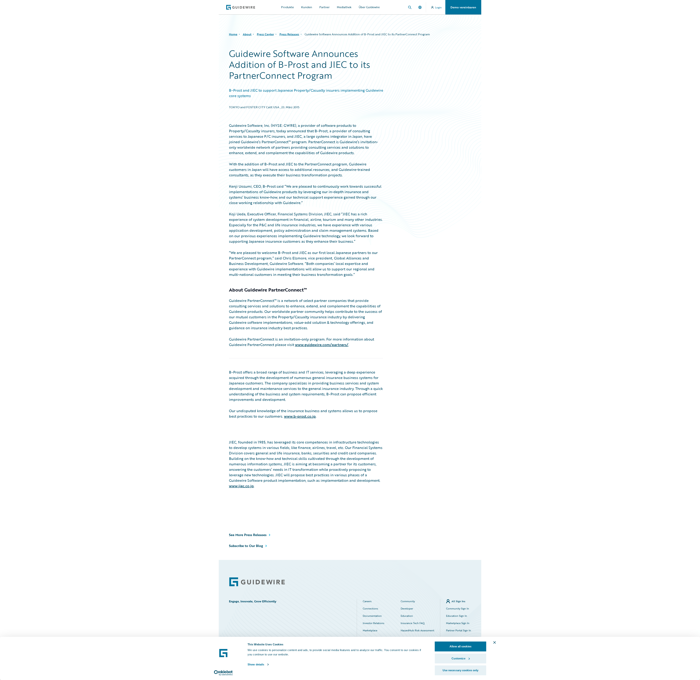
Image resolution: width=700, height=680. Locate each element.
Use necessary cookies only (461, 670)
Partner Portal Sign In (458, 630)
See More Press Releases (248, 534)
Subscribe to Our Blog (246, 545)
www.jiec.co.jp (241, 485)
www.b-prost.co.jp (300, 416)
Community (408, 601)
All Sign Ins (458, 601)
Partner (324, 7)
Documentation (372, 616)
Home (233, 34)
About (247, 34)
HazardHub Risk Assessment (417, 630)
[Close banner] (494, 642)
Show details (256, 664)
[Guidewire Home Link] (257, 581)
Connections (370, 608)
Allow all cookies (460, 646)
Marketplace (370, 630)
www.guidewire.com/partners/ (321, 344)
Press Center (265, 34)
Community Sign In (457, 608)
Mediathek (344, 7)
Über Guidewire (369, 7)
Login (438, 7)
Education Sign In (456, 616)
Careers (367, 601)
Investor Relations (373, 623)
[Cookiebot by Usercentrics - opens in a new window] (223, 673)
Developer (407, 608)
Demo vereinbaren (463, 7)
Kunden (306, 7)
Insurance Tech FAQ (413, 623)
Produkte (287, 7)
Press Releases (289, 34)
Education (407, 616)
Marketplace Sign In (457, 623)
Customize (458, 658)
